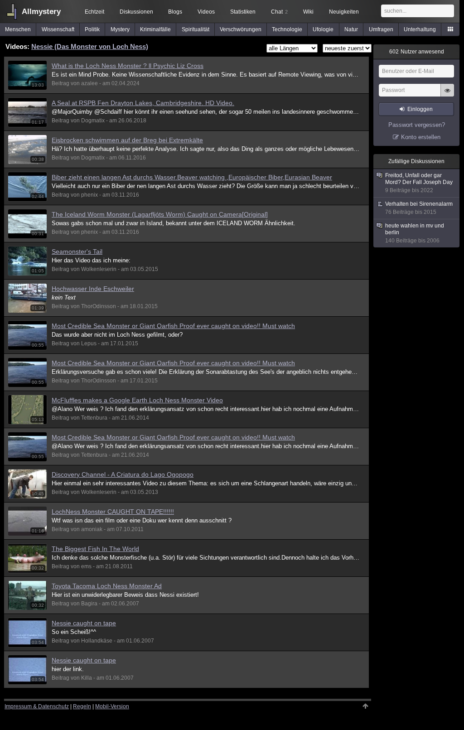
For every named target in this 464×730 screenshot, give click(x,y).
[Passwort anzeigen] (447, 95)
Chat (279, 12)
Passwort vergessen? (416, 124)
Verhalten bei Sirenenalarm (419, 208)
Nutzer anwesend (416, 51)
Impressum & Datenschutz (37, 706)
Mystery (120, 29)
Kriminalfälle (155, 29)
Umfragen (381, 29)
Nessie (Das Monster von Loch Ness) (89, 46)
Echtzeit (94, 12)
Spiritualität (195, 29)
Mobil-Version (112, 706)
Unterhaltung (420, 29)
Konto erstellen (420, 137)
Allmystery (41, 11)
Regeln (82, 706)
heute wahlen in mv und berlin (414, 233)
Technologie (287, 29)
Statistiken (243, 12)
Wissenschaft (58, 29)
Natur (351, 29)
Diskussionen (136, 12)
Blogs (175, 12)
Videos (206, 12)
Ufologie (323, 29)
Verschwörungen (240, 29)
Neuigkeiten (344, 12)
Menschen (18, 29)
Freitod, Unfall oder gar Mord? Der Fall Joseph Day (419, 182)
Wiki (308, 12)
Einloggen (420, 109)
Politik (92, 29)
